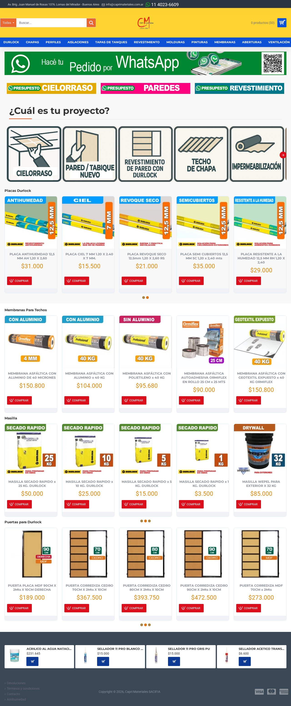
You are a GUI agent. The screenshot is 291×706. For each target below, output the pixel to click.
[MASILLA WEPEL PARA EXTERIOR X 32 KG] (260, 450)
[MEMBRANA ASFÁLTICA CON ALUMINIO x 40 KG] (88, 342)
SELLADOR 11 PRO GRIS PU (189, 649)
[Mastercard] (271, 691)
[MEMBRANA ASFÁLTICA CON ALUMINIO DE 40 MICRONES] (31, 342)
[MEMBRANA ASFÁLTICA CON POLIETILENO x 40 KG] (145, 342)
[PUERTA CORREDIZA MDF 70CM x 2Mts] (260, 554)
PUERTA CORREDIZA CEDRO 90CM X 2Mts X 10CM (204, 587)
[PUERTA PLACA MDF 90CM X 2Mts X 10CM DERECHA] (31, 554)
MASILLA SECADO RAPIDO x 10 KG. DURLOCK (89, 484)
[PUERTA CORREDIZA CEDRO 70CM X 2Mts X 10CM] (88, 554)
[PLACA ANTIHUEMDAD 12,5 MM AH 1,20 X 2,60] (31, 222)
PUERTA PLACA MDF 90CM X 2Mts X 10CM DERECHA (32, 587)
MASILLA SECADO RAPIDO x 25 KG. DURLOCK (32, 484)
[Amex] (283, 691)
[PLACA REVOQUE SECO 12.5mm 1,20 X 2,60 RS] (145, 222)
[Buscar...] (91, 22)
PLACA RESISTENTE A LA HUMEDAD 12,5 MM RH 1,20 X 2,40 (261, 258)
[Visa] (259, 691)
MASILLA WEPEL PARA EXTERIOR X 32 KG (261, 484)
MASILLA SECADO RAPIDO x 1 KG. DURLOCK (204, 484)
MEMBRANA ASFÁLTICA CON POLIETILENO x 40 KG (147, 375)
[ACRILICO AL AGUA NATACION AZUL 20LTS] (14, 655)
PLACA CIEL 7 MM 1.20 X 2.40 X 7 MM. (89, 256)
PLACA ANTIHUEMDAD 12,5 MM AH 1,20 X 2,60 (32, 256)
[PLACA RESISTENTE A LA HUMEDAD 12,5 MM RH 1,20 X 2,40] (260, 222)
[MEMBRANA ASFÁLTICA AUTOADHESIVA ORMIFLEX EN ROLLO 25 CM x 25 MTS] (203, 342)
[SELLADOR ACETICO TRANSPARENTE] (227, 655)
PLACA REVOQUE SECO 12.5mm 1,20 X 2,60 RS (146, 256)
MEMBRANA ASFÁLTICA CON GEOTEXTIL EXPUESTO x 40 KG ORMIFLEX (261, 377)
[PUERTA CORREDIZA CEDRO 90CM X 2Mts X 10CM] (203, 554)
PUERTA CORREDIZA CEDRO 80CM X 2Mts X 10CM (147, 587)
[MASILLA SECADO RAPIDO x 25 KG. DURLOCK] (31, 450)
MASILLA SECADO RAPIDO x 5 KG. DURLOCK (147, 484)
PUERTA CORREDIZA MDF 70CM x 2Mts (261, 587)
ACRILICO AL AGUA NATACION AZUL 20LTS (50, 649)
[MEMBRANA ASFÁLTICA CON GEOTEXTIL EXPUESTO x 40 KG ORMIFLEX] (260, 342)
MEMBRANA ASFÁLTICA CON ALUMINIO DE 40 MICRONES (32, 375)
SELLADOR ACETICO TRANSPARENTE (262, 649)
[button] (8, 155)
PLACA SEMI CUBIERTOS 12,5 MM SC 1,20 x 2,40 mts (204, 256)
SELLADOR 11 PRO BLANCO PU (120, 649)
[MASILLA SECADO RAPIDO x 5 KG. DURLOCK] (145, 450)
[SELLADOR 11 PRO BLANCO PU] (85, 655)
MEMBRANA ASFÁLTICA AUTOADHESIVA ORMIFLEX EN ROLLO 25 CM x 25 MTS (204, 377)
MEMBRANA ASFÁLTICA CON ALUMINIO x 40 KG (89, 375)
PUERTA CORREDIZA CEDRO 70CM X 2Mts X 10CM (89, 587)
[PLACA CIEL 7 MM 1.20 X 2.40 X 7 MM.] (88, 222)
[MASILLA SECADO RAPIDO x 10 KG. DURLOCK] (88, 450)
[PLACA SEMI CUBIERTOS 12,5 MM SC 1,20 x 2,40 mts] (203, 222)
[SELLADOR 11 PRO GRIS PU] (156, 655)
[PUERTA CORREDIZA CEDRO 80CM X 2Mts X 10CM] (145, 554)
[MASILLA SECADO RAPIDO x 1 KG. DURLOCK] (203, 450)
